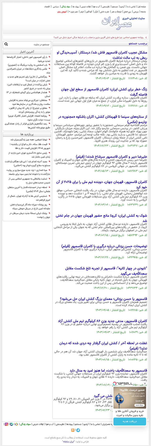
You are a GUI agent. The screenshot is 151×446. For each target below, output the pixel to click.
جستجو (115, 6)
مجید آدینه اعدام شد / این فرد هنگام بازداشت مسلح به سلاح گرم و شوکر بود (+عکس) (27, 163)
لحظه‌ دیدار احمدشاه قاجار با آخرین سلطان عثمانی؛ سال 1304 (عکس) (29, 189)
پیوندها (69, 424)
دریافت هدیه (130, 421)
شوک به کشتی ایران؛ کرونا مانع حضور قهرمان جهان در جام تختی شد (101, 218)
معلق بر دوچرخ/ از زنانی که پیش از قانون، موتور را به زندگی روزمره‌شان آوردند (29, 110)
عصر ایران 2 (73, 11)
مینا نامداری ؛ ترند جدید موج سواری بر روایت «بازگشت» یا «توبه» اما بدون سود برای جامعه (28, 172)
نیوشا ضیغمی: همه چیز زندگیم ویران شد (28, 139)
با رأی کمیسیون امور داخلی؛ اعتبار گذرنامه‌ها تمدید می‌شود (28, 59)
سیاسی (56, 6)
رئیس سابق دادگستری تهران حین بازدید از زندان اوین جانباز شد (29, 155)
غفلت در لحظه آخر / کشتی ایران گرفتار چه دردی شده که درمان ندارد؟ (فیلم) (103, 346)
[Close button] (145, 383)
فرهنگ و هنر (116, 11)
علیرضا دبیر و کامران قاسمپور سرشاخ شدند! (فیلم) (111, 157)
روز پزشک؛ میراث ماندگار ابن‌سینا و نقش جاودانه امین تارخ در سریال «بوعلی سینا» (30, 206)
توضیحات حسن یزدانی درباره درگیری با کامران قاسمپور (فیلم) (104, 246)
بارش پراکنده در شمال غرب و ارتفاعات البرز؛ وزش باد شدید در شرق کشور (28, 86)
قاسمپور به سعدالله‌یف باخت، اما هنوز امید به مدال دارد (108, 371)
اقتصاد (47, 6)
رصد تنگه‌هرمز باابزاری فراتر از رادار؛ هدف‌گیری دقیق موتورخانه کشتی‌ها (27, 125)
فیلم (82, 11)
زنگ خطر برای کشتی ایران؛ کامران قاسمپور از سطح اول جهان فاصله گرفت (104, 92)
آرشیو (122, 6)
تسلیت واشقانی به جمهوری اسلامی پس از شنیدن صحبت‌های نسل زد (29, 181)
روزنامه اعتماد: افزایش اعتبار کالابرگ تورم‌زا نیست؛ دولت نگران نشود (29, 118)
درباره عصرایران (109, 424)
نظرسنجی (106, 6)
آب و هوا (96, 6)
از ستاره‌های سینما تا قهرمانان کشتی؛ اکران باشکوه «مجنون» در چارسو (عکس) (102, 119)
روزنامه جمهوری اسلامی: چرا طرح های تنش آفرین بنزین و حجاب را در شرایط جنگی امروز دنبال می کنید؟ (99, 37)
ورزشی (135, 11)
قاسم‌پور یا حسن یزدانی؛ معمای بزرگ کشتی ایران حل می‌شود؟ (103, 299)
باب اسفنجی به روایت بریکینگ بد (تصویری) (27, 65)
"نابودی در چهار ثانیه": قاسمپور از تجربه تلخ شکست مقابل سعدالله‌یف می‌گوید (106, 271)
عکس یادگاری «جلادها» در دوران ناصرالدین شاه (28, 71)
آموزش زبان (62, 11)
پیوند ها (76, 6)
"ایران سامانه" (68, 441)
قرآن (96, 11)
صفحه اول (142, 6)
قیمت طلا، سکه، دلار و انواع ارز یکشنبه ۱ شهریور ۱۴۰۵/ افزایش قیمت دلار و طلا (30, 146)
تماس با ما (131, 6)
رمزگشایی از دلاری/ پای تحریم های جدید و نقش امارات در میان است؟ (29, 78)
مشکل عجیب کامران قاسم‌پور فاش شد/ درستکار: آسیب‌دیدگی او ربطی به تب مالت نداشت (102, 55)
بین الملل (127, 11)
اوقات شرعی (86, 6)
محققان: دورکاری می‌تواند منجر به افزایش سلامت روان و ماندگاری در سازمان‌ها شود (29, 102)
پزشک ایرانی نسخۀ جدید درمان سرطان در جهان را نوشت (29, 215)
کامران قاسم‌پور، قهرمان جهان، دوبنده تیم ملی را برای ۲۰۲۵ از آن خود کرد (101, 184)
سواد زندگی (65, 6)
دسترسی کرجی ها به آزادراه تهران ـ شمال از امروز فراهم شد (29, 198)
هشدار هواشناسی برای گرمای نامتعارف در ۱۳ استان (28, 94)
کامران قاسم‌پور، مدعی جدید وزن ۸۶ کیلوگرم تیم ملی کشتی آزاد (102, 321)
